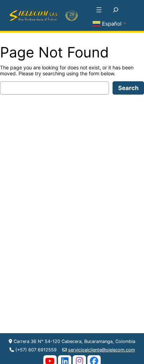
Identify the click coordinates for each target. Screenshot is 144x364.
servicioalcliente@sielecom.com (101, 349)
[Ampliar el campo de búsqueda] (115, 10)
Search (128, 87)
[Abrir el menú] (99, 10)
